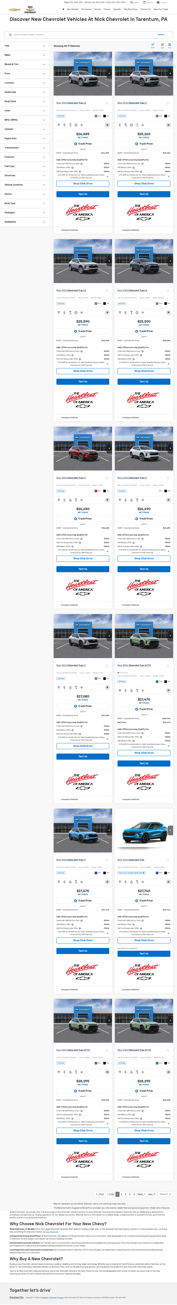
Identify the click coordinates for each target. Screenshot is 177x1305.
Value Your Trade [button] (160, 9)
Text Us (82, 194)
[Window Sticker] (107, 125)
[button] (109, 74)
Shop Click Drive (83, 183)
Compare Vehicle (69, 230)
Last (151, 1194)
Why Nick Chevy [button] (131, 9)
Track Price (85, 144)
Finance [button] (107, 9)
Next (141, 1194)
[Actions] (106, 103)
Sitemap (53, 1297)
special (152, 1236)
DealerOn (45, 1297)
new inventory (52, 1232)
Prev (111, 1194)
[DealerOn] (17, 1297)
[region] (82, 165)
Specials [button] (117, 9)
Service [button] (97, 9)
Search (161, 35)
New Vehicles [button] (73, 9)
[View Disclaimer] (81, 125)
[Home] (63, 9)
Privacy (61, 1297)
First (100, 1194)
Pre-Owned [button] (86, 9)
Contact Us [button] (145, 9)
